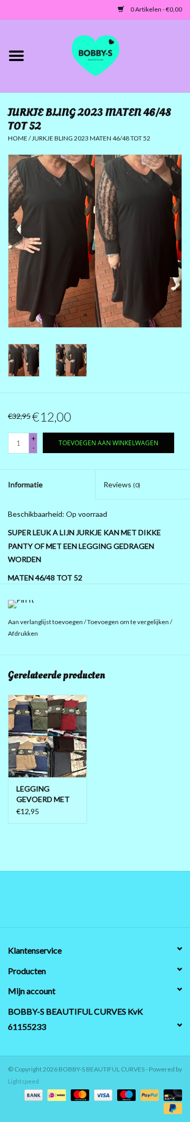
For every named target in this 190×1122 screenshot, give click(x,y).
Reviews (121, 484)
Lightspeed (23, 1081)
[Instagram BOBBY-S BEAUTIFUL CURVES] (150, 903)
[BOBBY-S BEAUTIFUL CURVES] (111, 54)
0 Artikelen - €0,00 (155, 9)
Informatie (25, 484)
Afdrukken (23, 633)
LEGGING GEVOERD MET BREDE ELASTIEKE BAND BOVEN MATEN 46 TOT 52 (47, 794)
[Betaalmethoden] (32, 1094)
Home (17, 138)
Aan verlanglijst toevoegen (46, 622)
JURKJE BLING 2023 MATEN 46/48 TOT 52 (91, 138)
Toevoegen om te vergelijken (128, 622)
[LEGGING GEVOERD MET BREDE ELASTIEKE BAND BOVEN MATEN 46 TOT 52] (47, 736)
